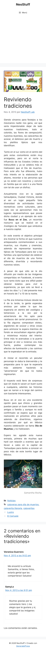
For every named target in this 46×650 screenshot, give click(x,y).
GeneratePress (23, 646)
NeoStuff (23, 4)
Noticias (11, 500)
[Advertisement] (23, 40)
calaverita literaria (13, 508)
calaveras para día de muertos (23, 504)
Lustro (10, 512)
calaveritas (28, 508)
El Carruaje (12, 516)
